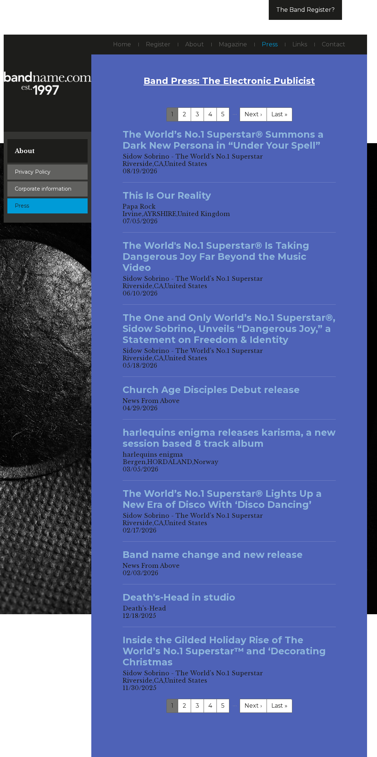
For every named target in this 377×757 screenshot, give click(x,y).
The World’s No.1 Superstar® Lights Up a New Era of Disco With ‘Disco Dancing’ (222, 499)
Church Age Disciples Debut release (211, 389)
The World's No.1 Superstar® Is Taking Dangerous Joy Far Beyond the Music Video (216, 256)
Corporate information (43, 188)
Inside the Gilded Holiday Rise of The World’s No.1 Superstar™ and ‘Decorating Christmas (224, 651)
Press (22, 205)
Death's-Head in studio (179, 597)
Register (158, 44)
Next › (253, 114)
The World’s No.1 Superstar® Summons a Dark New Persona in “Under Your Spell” (223, 140)
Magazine (233, 44)
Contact (333, 44)
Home (122, 44)
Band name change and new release (213, 554)
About (25, 151)
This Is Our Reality (167, 195)
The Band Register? (305, 9)
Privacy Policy (32, 172)
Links (299, 44)
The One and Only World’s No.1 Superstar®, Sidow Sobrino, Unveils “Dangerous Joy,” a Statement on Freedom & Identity (229, 328)
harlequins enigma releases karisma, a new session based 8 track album (229, 438)
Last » (279, 114)
